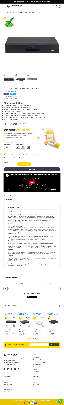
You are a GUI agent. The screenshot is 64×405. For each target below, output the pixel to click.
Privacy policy (36, 357)
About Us (6, 382)
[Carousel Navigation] (58, 306)
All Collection (7, 391)
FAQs (34, 387)
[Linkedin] (11, 369)
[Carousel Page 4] (35, 338)
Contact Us (6, 387)
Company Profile (8, 384)
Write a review (32, 297)
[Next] (4, 44)
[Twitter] (8, 369)
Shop (34, 380)
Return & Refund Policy (39, 362)
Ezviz (34, 311)
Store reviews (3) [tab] (46, 283)
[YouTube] (18, 369)
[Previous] (59, 44)
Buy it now (32, 169)
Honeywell (7, 311)
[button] (7, 91)
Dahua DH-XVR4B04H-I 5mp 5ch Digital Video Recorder (53, 314)
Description (10, 207)
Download (35, 369)
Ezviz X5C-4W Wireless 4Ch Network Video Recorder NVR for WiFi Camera (38, 314)
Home (5, 380)
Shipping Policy (37, 364)
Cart (34, 382)
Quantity (6, 162)
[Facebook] (4, 369)
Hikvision (21, 311)
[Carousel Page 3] (33, 338)
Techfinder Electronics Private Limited (29, 400)
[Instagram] (15, 369)
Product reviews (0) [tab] (18, 283)
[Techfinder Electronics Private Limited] (11, 355)
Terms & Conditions (38, 359)
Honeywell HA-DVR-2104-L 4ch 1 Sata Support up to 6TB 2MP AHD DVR (10, 314)
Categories (36, 371)
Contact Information (38, 367)
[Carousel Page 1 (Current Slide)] (29, 338)
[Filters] (5, 289)
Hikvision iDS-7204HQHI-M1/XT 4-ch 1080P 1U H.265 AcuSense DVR (24, 314)
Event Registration (8, 389)
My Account (36, 384)
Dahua (5, 86)
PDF (18, 207)
